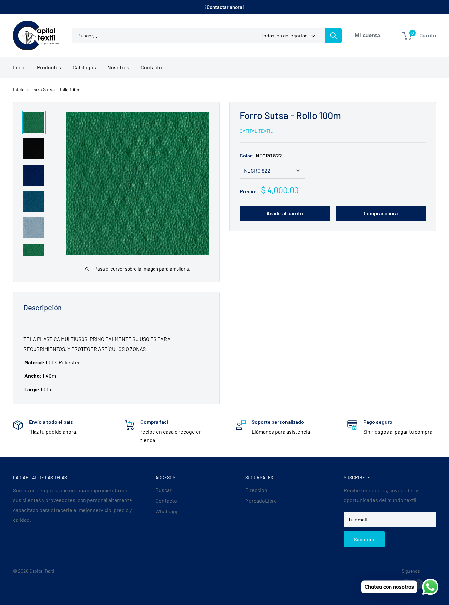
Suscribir (364, 539)
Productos (49, 67)
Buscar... (165, 490)
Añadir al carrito (284, 213)
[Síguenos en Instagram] (418, 584)
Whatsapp (167, 511)
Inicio (19, 67)
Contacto (151, 67)
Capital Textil (256, 130)
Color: (261, 155)
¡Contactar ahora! (224, 7)
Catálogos (84, 67)
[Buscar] (333, 35)
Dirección (256, 490)
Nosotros (118, 67)
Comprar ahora (381, 213)
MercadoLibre (261, 500)
